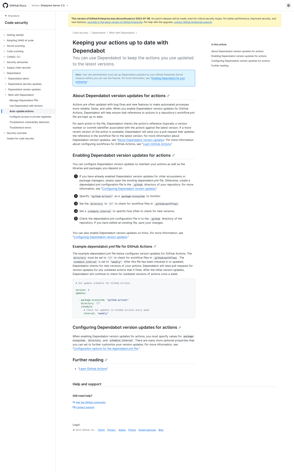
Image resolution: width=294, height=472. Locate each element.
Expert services (147, 429)
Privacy (111, 429)
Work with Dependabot (122, 32)
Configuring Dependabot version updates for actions (125, 327)
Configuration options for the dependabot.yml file (106, 348)
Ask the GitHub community (91, 402)
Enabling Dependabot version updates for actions (122, 155)
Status (122, 429)
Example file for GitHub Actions (112, 246)
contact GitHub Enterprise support (193, 22)
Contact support (85, 407)
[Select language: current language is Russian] (288, 5)
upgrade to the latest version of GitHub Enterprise (115, 22)
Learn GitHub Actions (157, 144)
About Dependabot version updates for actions (119, 95)
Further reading (88, 359)
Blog (161, 429)
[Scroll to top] (286, 464)
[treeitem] (29, 35)
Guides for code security (20, 138)
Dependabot (99, 32)
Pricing (132, 429)
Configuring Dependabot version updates (129, 188)
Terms (101, 429)
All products (13, 15)
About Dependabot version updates (141, 140)
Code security (16, 23)
